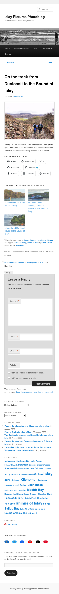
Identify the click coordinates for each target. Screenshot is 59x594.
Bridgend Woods (43, 465)
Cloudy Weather (30, 240)
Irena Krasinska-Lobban (14, 262)
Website (13, 365)
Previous (9, 62)
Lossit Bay (22, 490)
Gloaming (30, 474)
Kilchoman (29, 479)
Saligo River (24, 509)
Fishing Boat (15, 474)
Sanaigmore (35, 508)
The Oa (27, 513)
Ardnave (8, 461)
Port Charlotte (39, 498)
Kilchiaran (15, 480)
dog (49, 468)
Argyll (15, 461)
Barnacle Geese (34, 461)
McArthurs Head (10, 494)
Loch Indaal (36, 485)
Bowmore (23, 464)
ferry (7, 474)
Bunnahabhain (23, 468)
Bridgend (32, 465)
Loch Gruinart (21, 485)
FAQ (35, 48)
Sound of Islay (33, 242)
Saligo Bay (11, 508)
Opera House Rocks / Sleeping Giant (34, 494)
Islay (24, 242)
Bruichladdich (10, 468)
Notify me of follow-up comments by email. (27, 372)
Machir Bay (35, 489)
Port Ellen (9, 503)
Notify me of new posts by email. (23, 378)
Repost (50, 240)
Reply (9, 272)
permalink (20, 245)
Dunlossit (17, 242)
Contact (8, 54)
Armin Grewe (46, 242)
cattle (32, 468)
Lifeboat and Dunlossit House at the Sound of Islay (14, 230)
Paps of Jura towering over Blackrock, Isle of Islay (26, 426)
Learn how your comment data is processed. (34, 392)
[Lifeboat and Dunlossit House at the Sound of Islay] (14, 220)
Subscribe (11, 573)
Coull (46, 468)
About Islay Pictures (21, 48)
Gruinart (38, 474)
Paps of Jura (12, 498)
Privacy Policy (46, 48)
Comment (14, 301)
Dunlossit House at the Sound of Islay (14, 204)
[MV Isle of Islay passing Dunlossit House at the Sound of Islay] (38, 195)
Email (14, 350)
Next (52, 62)
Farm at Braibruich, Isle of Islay (18, 432)
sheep (43, 509)
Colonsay (39, 468)
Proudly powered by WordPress (36, 588)
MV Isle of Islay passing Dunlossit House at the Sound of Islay (38, 207)
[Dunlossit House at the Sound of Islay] (14, 195)
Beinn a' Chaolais (11, 465)
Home (7, 48)
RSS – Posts (11, 524)
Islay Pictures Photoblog (24, 16)
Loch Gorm (9, 485)
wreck (34, 513)
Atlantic (22, 461)
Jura (7, 480)
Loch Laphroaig (10, 490)
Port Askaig (25, 498)
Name (14, 336)
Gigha (23, 474)
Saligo (46, 503)
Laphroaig (42, 479)
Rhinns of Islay (29, 503)
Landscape (42, 240)
